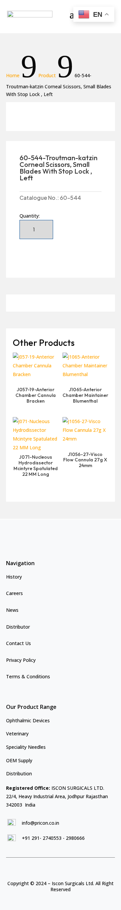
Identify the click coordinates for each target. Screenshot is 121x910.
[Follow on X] (65, 868)
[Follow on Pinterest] (76, 868)
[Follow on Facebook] (53, 868)
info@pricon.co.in (40, 823)
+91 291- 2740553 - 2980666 (53, 838)
